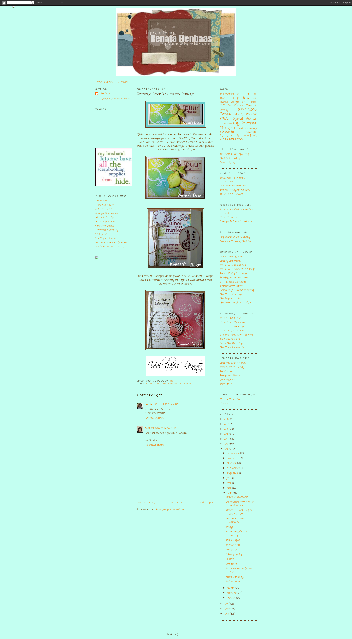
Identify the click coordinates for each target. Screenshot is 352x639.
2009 (227, 614)
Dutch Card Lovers (231, 194)
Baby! (229, 527)
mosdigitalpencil (231, 139)
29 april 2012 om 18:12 (163, 428)
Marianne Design (238, 112)
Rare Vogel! (233, 540)
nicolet (149, 404)
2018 (227, 419)
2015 (226, 434)
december (233, 453)
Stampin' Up (230, 135)
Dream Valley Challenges (235, 190)
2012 (226, 449)
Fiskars (188, 383)
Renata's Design (105, 226)
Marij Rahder (246, 114)
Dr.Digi (235, 98)
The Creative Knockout (233, 347)
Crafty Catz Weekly (232, 367)
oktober (232, 463)
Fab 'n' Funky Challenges (234, 273)
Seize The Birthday (231, 343)
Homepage (176, 502)
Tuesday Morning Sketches (236, 241)
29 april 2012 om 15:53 (167, 404)
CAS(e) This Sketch (231, 318)
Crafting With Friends (233, 363)
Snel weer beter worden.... (236, 520)
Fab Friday (226, 371)
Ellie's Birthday (234, 577)
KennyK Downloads (106, 213)
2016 (226, 429)
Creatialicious (228, 403)
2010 (226, 609)
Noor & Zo (226, 384)
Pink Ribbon (233, 581)
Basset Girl (233, 545)
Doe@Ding (101, 200)
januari (231, 598)
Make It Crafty (104, 217)
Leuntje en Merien (244, 102)
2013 (226, 444)
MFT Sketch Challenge (233, 282)
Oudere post (206, 502)
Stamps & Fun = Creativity (236, 221)
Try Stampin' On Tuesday (235, 237)
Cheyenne (232, 564)
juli (229, 478)
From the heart (104, 205)
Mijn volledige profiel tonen (113, 98)
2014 (227, 439)
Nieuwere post (146, 502)
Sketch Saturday (230, 158)
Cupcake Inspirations (233, 185)
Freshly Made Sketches (234, 277)
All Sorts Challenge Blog (234, 154)
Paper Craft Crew (231, 286)
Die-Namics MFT (231, 94)
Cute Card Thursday (232, 322)
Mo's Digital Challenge (233, 330)
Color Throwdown (231, 256)
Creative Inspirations (233, 265)
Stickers (123, 81)
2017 (227, 424)
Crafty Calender (230, 399)
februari (232, 593)
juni (229, 483)
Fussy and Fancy (230, 375)
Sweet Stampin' (229, 162)
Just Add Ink (227, 379)
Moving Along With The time (236, 335)
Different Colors (155, 383)
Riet (147, 428)
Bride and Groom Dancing (236, 533)
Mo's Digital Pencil (106, 221)
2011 (226, 604)
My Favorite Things (238, 125)
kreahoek (250, 135)
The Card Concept (231, 294)
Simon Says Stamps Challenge (238, 290)
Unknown (104, 93)
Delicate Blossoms (237, 497)
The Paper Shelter (106, 238)
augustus (233, 473)
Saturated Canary (106, 230)
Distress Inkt (175, 383)
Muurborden (105, 81)
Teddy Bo (101, 234)
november (233, 458)
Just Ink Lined (103, 209)
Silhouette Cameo (238, 132)
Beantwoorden (154, 418)
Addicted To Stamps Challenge (232, 179)
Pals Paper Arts (230, 339)
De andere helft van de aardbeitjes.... (240, 503)
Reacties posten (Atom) (169, 509)
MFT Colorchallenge (232, 326)
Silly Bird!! (231, 549)
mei (229, 488)
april (230, 493)
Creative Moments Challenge (237, 269)
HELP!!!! (230, 559)
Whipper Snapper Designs (111, 242)
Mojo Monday (228, 217)
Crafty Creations (230, 261)
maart (231, 588)
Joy (245, 97)
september (234, 468)
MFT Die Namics (231, 105)
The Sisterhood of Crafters (236, 302)
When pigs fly (234, 554)
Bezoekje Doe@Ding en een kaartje (165, 94)
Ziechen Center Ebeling (109, 246)
